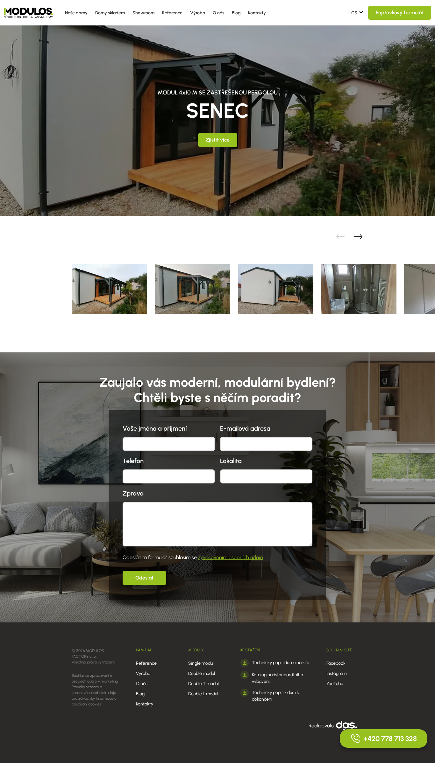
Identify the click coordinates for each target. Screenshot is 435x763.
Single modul (201, 663)
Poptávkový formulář (400, 13)
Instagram (336, 673)
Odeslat (144, 578)
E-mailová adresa (245, 428)
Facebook (336, 663)
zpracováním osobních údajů (230, 557)
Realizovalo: (322, 726)
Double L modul (203, 694)
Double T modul (203, 683)
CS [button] (354, 13)
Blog (236, 13)
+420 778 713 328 (390, 738)
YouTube (334, 683)
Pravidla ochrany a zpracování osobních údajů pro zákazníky (94, 693)
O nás (218, 13)
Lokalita (231, 461)
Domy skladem (110, 13)
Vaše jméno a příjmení (155, 428)
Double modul (201, 673)
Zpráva (133, 493)
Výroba (197, 13)
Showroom (143, 13)
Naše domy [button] (76, 13)
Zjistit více (218, 140)
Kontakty (257, 13)
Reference (172, 13)
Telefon (133, 461)
